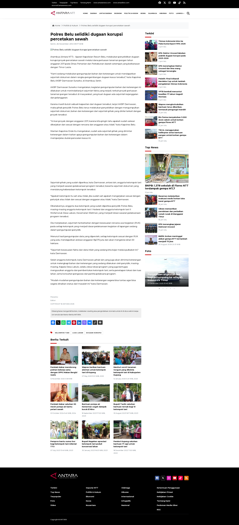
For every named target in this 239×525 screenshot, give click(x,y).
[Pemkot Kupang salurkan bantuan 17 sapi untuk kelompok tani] (127, 429)
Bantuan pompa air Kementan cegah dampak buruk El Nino (94, 406)
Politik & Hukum (131, 13)
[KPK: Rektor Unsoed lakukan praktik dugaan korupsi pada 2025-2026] (151, 57)
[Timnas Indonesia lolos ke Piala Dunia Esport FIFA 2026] (151, 45)
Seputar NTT (92, 488)
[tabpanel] (167, 272)
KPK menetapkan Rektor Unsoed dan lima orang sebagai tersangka (170, 68)
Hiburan (163, 13)
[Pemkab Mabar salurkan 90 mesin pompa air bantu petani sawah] (64, 392)
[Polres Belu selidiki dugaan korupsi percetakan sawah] (167, 168)
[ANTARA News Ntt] (62, 13)
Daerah (93, 13)
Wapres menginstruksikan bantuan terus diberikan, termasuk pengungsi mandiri (172, 107)
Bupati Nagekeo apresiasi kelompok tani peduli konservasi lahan (94, 444)
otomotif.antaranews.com (61, 5)
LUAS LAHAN (77, 333)
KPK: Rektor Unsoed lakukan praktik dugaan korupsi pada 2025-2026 (172, 55)
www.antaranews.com (102, 3)
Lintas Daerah (105, 13)
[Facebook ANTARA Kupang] (159, 2)
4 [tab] (170, 288)
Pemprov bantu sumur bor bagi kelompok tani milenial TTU (63, 444)
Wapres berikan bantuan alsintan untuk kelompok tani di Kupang (94, 370)
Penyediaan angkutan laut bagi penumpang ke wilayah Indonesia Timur (165, 277)
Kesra (143, 13)
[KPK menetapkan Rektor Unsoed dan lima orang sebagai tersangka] (151, 69)
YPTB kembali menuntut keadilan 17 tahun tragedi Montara (170, 94)
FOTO (171, 13)
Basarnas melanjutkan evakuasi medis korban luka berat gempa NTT (171, 198)
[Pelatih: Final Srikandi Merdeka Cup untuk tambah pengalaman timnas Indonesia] (151, 82)
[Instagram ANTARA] (169, 2)
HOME (85, 13)
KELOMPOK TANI (62, 333)
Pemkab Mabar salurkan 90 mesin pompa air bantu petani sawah (63, 406)
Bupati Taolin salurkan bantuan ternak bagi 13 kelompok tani (124, 406)
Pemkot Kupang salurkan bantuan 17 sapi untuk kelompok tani (125, 444)
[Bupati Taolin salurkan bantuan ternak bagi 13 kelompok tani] (127, 392)
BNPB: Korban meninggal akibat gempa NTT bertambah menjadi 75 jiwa (172, 239)
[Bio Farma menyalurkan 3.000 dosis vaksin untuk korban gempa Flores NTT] (151, 121)
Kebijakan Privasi (165, 492)
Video (53, 505)
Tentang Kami (85, 3)
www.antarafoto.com (121, 3)
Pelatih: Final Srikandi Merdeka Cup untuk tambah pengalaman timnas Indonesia (172, 81)
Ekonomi (118, 13)
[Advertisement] (95, 160)
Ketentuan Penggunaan (168, 488)
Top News (74, 3)
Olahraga (152, 13)
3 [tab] (167, 288)
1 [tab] (159, 288)
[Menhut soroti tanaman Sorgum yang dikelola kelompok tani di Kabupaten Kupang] (127, 355)
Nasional (125, 505)
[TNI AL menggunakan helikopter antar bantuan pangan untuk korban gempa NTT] (151, 133)
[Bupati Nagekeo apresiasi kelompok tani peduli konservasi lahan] (96, 429)
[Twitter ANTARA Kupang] (164, 2)
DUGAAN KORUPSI (94, 333)
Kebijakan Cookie (165, 496)
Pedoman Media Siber (167, 505)
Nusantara (91, 505)
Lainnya (179, 13)
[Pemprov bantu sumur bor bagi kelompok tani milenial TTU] (64, 429)
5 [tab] (174, 288)
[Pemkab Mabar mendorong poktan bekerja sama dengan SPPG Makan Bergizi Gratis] (64, 355)
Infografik (126, 501)
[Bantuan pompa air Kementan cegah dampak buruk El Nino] (96, 392)
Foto (148, 251)
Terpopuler (63, 3)
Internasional (127, 496)
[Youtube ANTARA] (174, 2)
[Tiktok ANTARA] (180, 2)
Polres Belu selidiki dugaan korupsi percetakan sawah (105, 25)
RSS (159, 510)
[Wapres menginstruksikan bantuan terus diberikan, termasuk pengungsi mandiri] (151, 108)
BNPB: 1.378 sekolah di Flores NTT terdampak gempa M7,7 (166, 187)
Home (57, 25)
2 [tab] (163, 288)
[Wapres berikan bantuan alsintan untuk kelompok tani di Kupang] (96, 355)
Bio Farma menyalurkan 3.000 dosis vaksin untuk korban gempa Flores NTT (172, 120)
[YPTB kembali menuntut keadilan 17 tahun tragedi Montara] (151, 95)
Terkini (54, 3)
